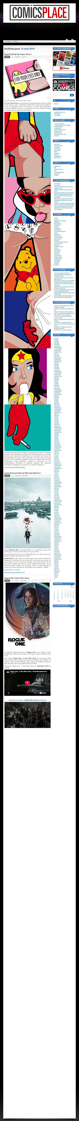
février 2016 (57, 479)
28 (73, 597)
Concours (56, 226)
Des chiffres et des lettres (60, 231)
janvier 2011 (57, 571)
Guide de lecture (58, 236)
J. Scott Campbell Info (59, 172)
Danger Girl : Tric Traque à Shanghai (66, 313)
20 (70, 595)
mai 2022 (56, 400)
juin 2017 (56, 454)
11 (65, 593)
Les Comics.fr (57, 150)
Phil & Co (56, 154)
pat (55, 313)
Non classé (25, 475)
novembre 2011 (57, 556)
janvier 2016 (57, 480)
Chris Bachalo (57, 183)
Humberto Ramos (58, 237)
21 (73, 595)
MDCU (55, 151)
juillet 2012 (56, 544)
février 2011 (57, 569)
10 (61, 593)
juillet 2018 (56, 435)
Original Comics (57, 132)
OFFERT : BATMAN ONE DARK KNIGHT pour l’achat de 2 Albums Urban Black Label (64, 296)
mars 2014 (56, 513)
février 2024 (57, 368)
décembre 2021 (57, 407)
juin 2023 (56, 380)
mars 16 (56, 574)
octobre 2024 (57, 359)
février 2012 (57, 551)
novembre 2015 (57, 483)
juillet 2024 (56, 364)
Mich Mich (56, 326)
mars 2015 (56, 495)
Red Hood (56, 330)
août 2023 (56, 377)
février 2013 (57, 533)
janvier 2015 (57, 498)
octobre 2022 (57, 392)
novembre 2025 (57, 349)
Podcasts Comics (58, 257)
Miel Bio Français (58, 131)
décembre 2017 (57, 445)
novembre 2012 (57, 538)
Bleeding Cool (57, 166)
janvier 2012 (57, 553)
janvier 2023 (57, 388)
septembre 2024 (58, 361)
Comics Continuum (58, 169)
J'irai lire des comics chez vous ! (61, 242)
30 (57, 598)
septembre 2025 (58, 352)
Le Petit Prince (57, 128)
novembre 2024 (57, 358)
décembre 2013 (57, 518)
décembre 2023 (57, 371)
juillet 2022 (56, 397)
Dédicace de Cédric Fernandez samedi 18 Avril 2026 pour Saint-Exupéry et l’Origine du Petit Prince (64, 283)
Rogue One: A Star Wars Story (16, 578)
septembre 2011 (58, 559)
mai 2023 (56, 382)
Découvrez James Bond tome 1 (14, 572)
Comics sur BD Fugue (59, 123)
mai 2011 (56, 565)
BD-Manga (56, 222)
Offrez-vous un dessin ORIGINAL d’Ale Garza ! (63, 327)
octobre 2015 (57, 485)
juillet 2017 (56, 453)
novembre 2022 (57, 391)
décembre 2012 (57, 536)
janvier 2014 (57, 516)
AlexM (55, 319)
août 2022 (56, 395)
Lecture (56, 248)
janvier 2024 (57, 370)
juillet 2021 (56, 415)
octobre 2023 (57, 374)
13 (70, 593)
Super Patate (57, 314)
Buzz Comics (57, 144)
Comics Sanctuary (58, 145)
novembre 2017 (57, 447)
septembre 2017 (58, 450)
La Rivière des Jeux (58, 126)
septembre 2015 (58, 486)
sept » (70, 600)
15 (54, 595)
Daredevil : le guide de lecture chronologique (64, 289)
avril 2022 (56, 401)
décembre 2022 (57, 389)
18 (65, 595)
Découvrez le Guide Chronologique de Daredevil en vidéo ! (63, 275)
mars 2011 (56, 568)
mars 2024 (56, 367)
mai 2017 (56, 456)
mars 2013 (56, 531)
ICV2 (55, 170)
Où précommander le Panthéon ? (62, 273)
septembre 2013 (58, 522)
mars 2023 (56, 385)
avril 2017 (56, 457)
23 (57, 597)
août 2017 (56, 451)
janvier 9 (56, 575)
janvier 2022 (57, 406)
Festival (56, 233)
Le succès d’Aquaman (66, 330)
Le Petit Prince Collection (60, 129)
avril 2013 (56, 530)
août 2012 (56, 542)
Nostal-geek (57, 254)
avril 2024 (56, 365)
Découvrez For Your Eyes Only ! (15, 467)
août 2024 (56, 362)
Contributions (57, 228)
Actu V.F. (24, 57)
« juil (58, 600)
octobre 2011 (57, 557)
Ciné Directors (57, 113)
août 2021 (56, 414)
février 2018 (57, 442)
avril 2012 (56, 548)
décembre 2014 (57, 500)
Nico (16, 580)
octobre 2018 (57, 430)
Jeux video (56, 245)
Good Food (56, 234)
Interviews (56, 240)
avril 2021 (56, 420)
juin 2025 (56, 353)
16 (57, 595)
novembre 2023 (57, 373)
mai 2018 (56, 438)
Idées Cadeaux (57, 239)
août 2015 (56, 488)
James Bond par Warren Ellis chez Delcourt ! (22, 473)
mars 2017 (56, 459)
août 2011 (56, 560)
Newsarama (57, 173)
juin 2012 (56, 545)
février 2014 (57, 515)
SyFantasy (56, 135)
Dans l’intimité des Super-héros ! (18, 54)
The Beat (56, 175)
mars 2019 (56, 423)
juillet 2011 (56, 562)
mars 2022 (56, 403)
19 (68, 595)
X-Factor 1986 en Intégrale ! (66, 311)
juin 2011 (56, 563)
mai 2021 (56, 418)
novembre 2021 (57, 409)
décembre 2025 (57, 347)
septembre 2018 (58, 432)
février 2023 (57, 386)
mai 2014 (56, 510)
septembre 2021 (58, 412)
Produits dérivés (58, 258)
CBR (55, 167)
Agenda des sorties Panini (60, 220)
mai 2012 (56, 547)
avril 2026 (56, 341)
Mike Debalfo (57, 197)
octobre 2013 (57, 521)
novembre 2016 (57, 465)
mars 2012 (56, 550)
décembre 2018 (57, 427)
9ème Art (56, 103)
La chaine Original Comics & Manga (62, 125)
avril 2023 (56, 383)
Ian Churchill (57, 185)
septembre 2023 (58, 376)
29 (54, 598)
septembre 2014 (58, 504)
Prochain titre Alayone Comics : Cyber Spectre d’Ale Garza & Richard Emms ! (64, 324)
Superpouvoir (57, 157)
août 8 (55, 577)
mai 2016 (56, 474)
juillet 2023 (56, 379)
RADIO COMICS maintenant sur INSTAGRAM (64, 280)
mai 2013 (56, 528)
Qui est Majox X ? (67, 314)
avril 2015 (56, 494)
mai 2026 (56, 339)
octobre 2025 (57, 350)
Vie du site (56, 264)
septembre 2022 (58, 394)
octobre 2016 (57, 466)
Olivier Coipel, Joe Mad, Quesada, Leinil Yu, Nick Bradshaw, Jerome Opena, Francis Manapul (64, 200)
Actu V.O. (56, 219)
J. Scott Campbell (58, 243)
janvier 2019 (57, 426)
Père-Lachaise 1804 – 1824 (60, 134)
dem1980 (56, 322)
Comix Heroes (57, 148)
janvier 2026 (57, 345)
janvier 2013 (57, 534)
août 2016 (56, 470)
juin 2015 (56, 491)
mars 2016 (56, 477)
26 (68, 597)
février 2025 (57, 356)
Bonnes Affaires (57, 223)
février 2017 (57, 460)
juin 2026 (56, 338)
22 (54, 597)
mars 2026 (56, 342)
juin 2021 (56, 417)
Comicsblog (57, 147)
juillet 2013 (56, 525)
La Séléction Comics (58, 246)
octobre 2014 (57, 503)
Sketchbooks (57, 260)
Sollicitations (57, 261)
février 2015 (57, 497)
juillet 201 (56, 572)
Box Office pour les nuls (59, 112)
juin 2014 (56, 509)
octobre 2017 (57, 448)
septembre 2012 (58, 541)
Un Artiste (56, 263)
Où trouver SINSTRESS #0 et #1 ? (61, 291)
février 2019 (57, 424)
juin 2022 (56, 398)
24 (61, 597)
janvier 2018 (57, 444)
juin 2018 (56, 436)
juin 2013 (56, 527)
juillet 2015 (56, 489)
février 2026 (57, 344)
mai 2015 (56, 492)
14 (73, 593)
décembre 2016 (57, 463)
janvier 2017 (57, 462)
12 (68, 593)
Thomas (17, 57)
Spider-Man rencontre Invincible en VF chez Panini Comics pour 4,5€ (64, 287)
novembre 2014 (57, 501)
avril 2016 (56, 476)
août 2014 (56, 506)
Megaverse (56, 153)
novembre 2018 (57, 429)
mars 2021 (56, 421)
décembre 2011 (57, 554)
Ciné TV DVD (23, 580)
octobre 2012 (57, 539)
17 (61, 595)
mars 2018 (56, 441)
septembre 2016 (58, 468)
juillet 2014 (56, 507)
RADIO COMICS (57, 156)
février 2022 (57, 404)
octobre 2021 (57, 410)
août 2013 (56, 524)
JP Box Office (57, 115)
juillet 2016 (56, 471)
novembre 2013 (57, 519)
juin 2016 (56, 473)
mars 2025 (56, 355)
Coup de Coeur (57, 229)
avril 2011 (56, 566)
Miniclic (56, 311)
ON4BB (56, 305)
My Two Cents (57, 251)
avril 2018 (56, 439)
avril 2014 (56, 512)
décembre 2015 (57, 482)
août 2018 (56, 433)
